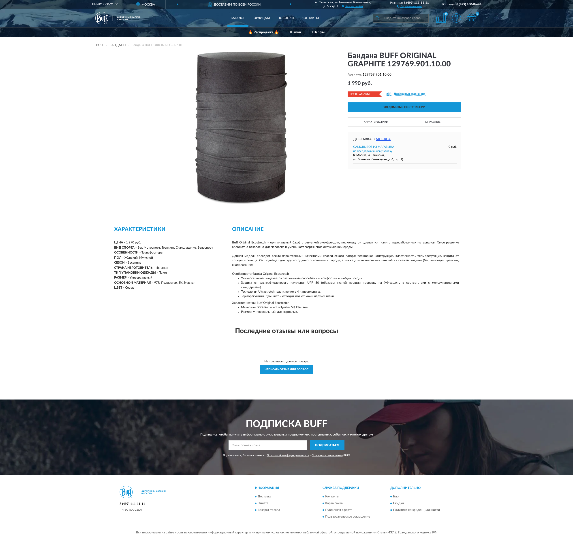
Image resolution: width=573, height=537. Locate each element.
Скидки (398, 503)
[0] (472, 18)
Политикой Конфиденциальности (288, 455)
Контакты (310, 18)
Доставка (264, 496)
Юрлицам (261, 18)
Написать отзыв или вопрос (286, 369)
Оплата (263, 503)
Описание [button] (432, 122)
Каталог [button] (238, 18)
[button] (409, 6)
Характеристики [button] (376, 122)
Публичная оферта (338, 510)
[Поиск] (377, 18)
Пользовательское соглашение (347, 516)
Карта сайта (334, 503)
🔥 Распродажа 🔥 (263, 32)
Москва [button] (383, 139)
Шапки (295, 32)
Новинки (286, 18)
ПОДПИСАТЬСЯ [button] (327, 445)
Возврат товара (269, 510)
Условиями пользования (327, 455)
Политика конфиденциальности (416, 510)
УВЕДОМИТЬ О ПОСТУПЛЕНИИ (404, 107)
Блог (396, 496)
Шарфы (318, 32)
